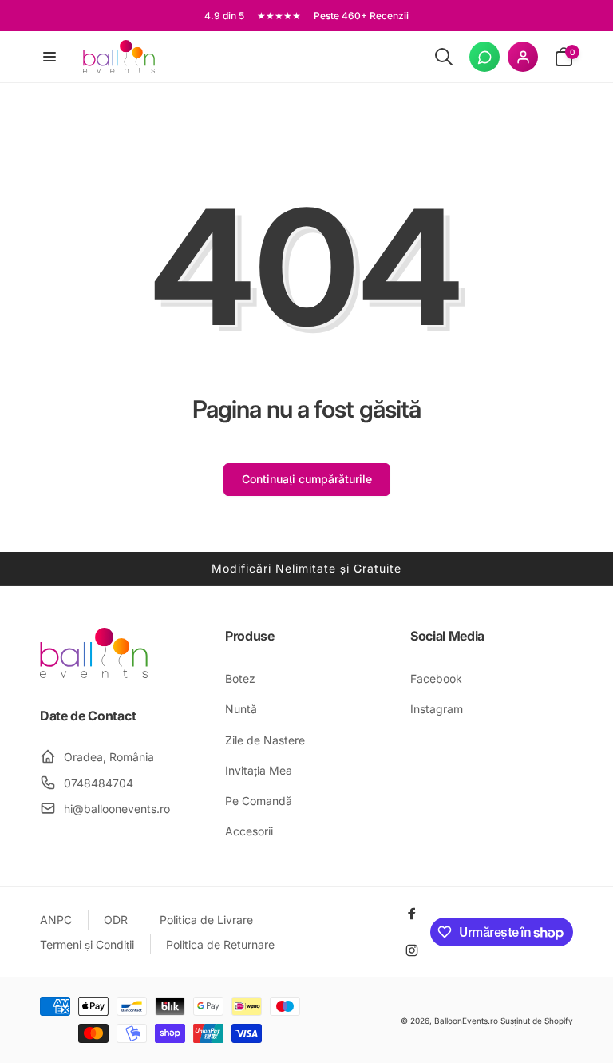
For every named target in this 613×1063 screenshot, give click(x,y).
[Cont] (523, 57)
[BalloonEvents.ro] (94, 673)
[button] (49, 56)
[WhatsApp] (484, 57)
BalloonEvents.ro (466, 1020)
